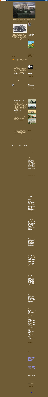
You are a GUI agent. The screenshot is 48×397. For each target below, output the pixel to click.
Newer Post (13, 145)
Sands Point (29, 329)
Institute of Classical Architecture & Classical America (31, 82)
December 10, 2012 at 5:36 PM (19, 120)
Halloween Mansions (30, 158)
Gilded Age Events (30, 152)
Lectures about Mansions (31, 163)
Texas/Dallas (29, 332)
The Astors (29, 333)
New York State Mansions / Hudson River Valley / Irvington (31, 235)
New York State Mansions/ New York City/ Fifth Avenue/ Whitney (32, 311)
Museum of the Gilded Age (31, 88)
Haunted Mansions (30, 161)
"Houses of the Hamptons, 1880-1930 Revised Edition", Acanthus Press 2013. (31, 34)
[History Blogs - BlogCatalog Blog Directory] (32, 376)
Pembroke (29, 314)
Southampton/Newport (31, 331)
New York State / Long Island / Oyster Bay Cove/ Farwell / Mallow (31, 221)
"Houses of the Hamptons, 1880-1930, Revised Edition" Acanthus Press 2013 (32, 50)
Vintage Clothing (30, 339)
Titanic (29, 336)
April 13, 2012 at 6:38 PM (18, 110)
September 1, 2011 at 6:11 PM (19, 100)
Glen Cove (29, 156)
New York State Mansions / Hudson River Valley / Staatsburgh (31, 243)
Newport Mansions (30, 89)
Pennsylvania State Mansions (31, 316)
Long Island (29, 173)
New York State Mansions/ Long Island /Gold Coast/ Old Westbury (31, 296)
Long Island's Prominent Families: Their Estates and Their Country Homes (31, 85)
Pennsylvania (29, 315)
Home (20, 145)
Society (29, 330)
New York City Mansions (31, 202)
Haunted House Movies (31, 160)
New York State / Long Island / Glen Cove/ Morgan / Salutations (31, 207)
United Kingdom (30, 337)
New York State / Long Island (31, 204)
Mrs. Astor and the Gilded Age (31, 87)
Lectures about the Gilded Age (31, 170)
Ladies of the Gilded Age (31, 162)
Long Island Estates (30, 174)
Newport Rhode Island (30, 312)
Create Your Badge (29, 389)
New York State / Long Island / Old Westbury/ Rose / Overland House (31, 219)
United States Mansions (31, 338)
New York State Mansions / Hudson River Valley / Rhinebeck (31, 238)
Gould (28, 157)
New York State (30, 203)
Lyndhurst (29, 86)
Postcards (29, 326)
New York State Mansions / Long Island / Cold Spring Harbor (31, 253)
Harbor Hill (29, 159)
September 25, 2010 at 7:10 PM (19, 65)
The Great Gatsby (30, 335)
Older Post (25, 145)
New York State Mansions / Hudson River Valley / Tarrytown (31, 246)
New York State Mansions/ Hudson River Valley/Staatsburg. (31, 292)
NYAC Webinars (30, 313)
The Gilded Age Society (30, 334)
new (28, 197)
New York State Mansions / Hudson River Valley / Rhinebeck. (31, 240)
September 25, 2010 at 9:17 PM (19, 73)
